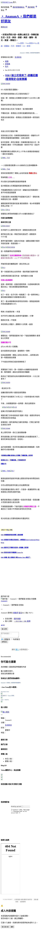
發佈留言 (4, 642)
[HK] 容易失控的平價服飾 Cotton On (12, 552)
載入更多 (4, 629)
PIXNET (10, 899)
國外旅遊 (17, 619)
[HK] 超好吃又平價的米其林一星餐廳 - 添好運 (14, 547)
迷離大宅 (3, 464)
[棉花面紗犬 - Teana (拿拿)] (2, 698)
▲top (3, 625)
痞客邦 (15, 613)
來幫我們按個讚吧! (35, 52)
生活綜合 (18, 57)
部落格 (7, 64)
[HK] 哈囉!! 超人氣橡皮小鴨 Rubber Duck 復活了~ (16, 557)
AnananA (4, 601)
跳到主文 (4, 27)
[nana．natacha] (2, 702)
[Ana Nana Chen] (2, 694)
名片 (6, 66)
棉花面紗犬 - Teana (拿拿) (7, 695)
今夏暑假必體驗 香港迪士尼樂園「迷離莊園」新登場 (17, 455)
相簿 (6, 61)
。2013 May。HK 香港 (22, 621)
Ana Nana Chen (5, 691)
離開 (12, 927)
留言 (20, 613)
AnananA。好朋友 (24, 52)
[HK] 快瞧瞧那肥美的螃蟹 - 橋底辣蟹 (12, 535)
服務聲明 (23, 901)
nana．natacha (5, 699)
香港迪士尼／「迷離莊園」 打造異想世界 (13, 460)
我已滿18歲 (5, 927)
